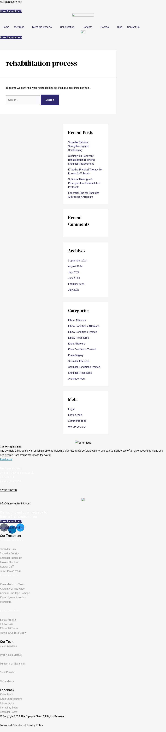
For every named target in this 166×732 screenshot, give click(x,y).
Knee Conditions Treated (82, 349)
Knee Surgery (75, 355)
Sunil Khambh (7, 672)
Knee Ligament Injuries (13, 597)
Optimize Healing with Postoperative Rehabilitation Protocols (84, 183)
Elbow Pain (6, 624)
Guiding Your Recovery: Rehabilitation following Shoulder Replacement (81, 159)
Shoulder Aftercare (78, 361)
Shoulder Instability (11, 557)
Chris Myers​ (7, 681)
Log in (71, 409)
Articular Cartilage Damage (15, 593)
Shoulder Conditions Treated (84, 367)
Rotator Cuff (7, 566)
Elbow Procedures (78, 337)
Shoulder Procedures (80, 372)
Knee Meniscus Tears (12, 584)
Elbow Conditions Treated (82, 331)
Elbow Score (7, 703)
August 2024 (75, 266)
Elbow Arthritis (8, 619)
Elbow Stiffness (9, 628)
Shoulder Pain (8, 549)
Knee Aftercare (76, 343)
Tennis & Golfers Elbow (13, 632)
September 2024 (77, 260)
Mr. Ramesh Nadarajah (12, 663)
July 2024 (73, 272)
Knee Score (6, 694)
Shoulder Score (8, 712)
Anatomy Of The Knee (12, 588)
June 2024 (74, 278)
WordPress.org (76, 426)
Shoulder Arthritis (10, 553)
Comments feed (77, 420)
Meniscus (5, 601)
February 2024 (76, 283)
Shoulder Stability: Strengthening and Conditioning (78, 146)
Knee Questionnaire (11, 698)
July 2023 (73, 289)
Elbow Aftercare (77, 320)
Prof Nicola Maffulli (11, 654)
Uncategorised (76, 378)
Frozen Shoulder (9, 562)
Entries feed (75, 415)
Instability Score (9, 707)
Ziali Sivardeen (8, 646)
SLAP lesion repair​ (10, 571)
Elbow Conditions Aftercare (83, 326)
